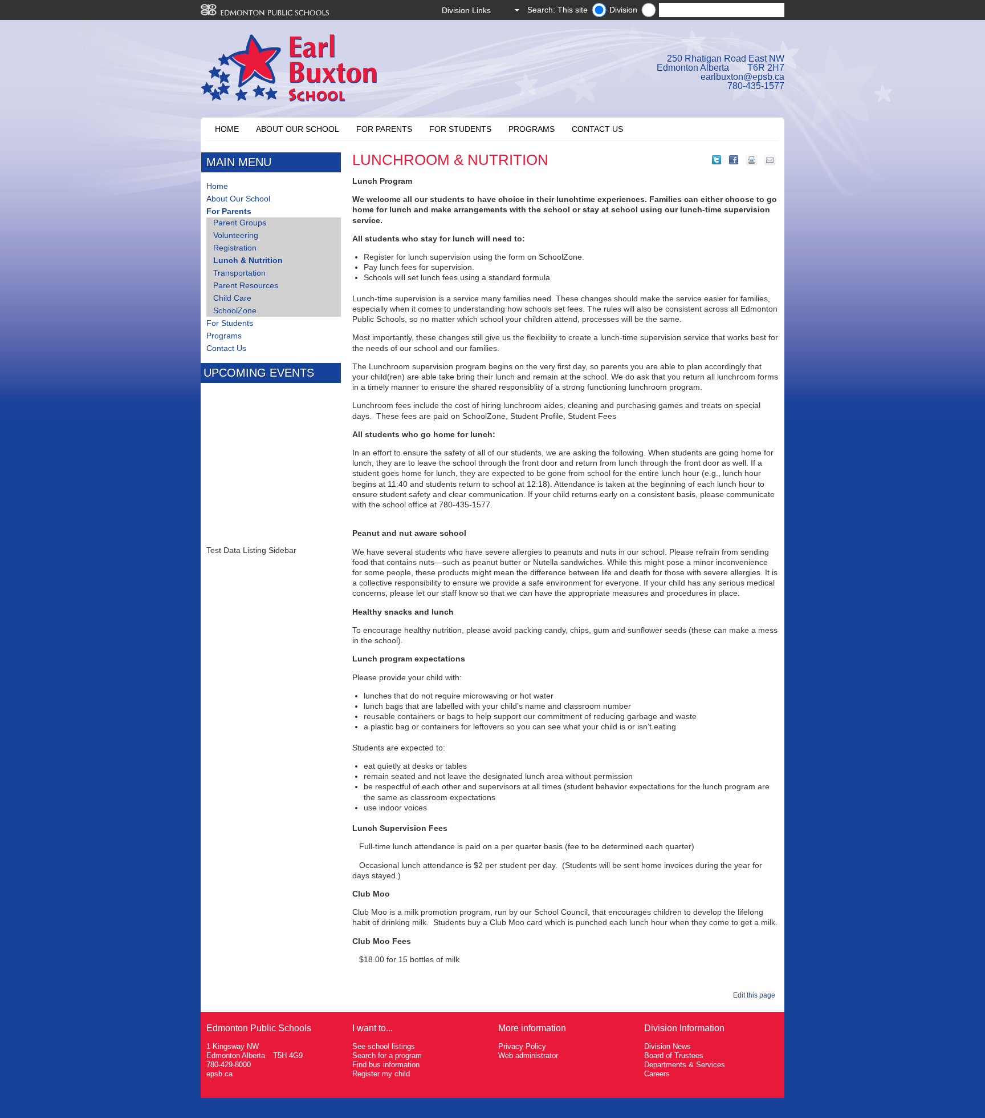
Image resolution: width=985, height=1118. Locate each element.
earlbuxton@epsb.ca (742, 77)
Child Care (232, 297)
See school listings (383, 1046)
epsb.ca (219, 1073)
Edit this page (756, 995)
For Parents (384, 129)
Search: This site (557, 10)
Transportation (239, 272)
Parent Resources (245, 285)
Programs (531, 129)
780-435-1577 (755, 86)
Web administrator (528, 1055)
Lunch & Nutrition (248, 260)
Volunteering (235, 235)
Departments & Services (684, 1064)
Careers (657, 1073)
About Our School (297, 129)
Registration (235, 247)
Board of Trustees (673, 1055)
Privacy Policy (522, 1046)
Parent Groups (239, 222)
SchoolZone (235, 310)
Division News (667, 1046)
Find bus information (386, 1064)
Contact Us (597, 129)
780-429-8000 (228, 1064)
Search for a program (387, 1055)
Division (623, 10)
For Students (460, 129)
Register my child (381, 1073)
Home (227, 129)
